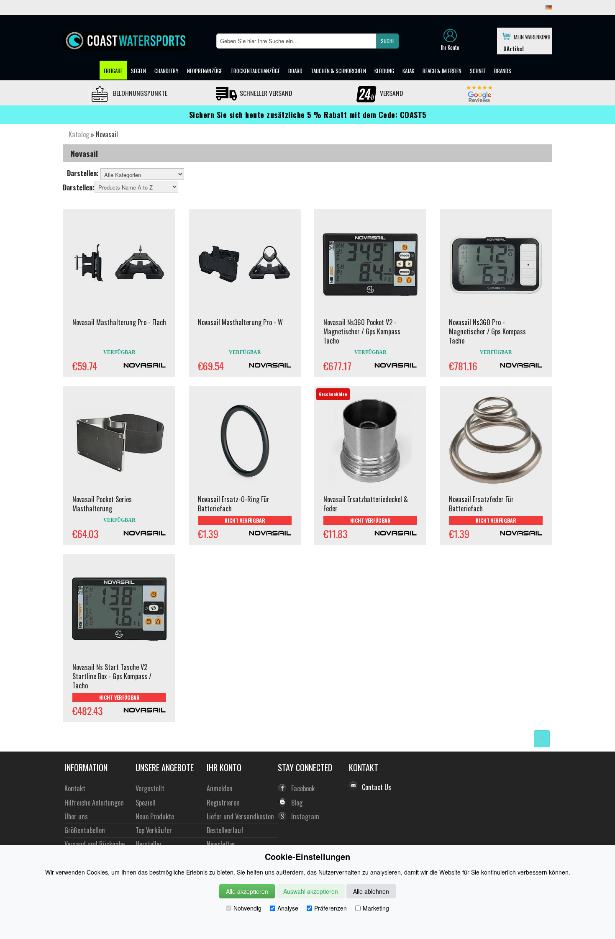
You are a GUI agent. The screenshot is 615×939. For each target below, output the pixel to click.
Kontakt (74, 788)
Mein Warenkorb (531, 36)
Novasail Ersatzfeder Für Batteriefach (481, 503)
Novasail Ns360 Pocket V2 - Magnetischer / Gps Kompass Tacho (361, 331)
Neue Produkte (155, 816)
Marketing (376, 908)
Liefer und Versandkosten (240, 816)
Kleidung (384, 71)
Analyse (287, 908)
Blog (296, 802)
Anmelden (220, 788)
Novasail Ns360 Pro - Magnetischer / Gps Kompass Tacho (487, 331)
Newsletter (221, 844)
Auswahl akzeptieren (310, 891)
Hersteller (149, 844)
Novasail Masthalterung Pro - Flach (119, 322)
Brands (502, 71)
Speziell (146, 802)
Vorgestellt (150, 788)
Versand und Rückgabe (94, 844)
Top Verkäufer (154, 830)
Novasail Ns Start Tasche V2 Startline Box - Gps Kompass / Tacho (111, 676)
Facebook (303, 788)
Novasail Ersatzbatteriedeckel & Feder (365, 503)
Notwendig (247, 908)
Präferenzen (330, 908)
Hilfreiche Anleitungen (94, 802)
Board (295, 71)
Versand (390, 93)
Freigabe (113, 71)
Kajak (408, 71)
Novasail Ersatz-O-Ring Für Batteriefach (233, 503)
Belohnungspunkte (139, 93)
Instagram (305, 816)
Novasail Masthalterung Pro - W (240, 322)
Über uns (76, 816)
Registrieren (223, 802)
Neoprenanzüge (204, 71)
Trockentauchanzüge (255, 71)
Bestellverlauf (225, 830)
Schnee (478, 71)
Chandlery (166, 71)
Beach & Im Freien (442, 71)
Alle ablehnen (371, 891)
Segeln (138, 71)
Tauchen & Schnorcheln (338, 71)
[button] (387, 41)
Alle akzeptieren (247, 891)
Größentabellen (84, 830)
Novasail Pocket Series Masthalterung (102, 503)
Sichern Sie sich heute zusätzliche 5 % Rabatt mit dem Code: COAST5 (307, 114)
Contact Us (376, 787)
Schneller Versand (265, 93)
